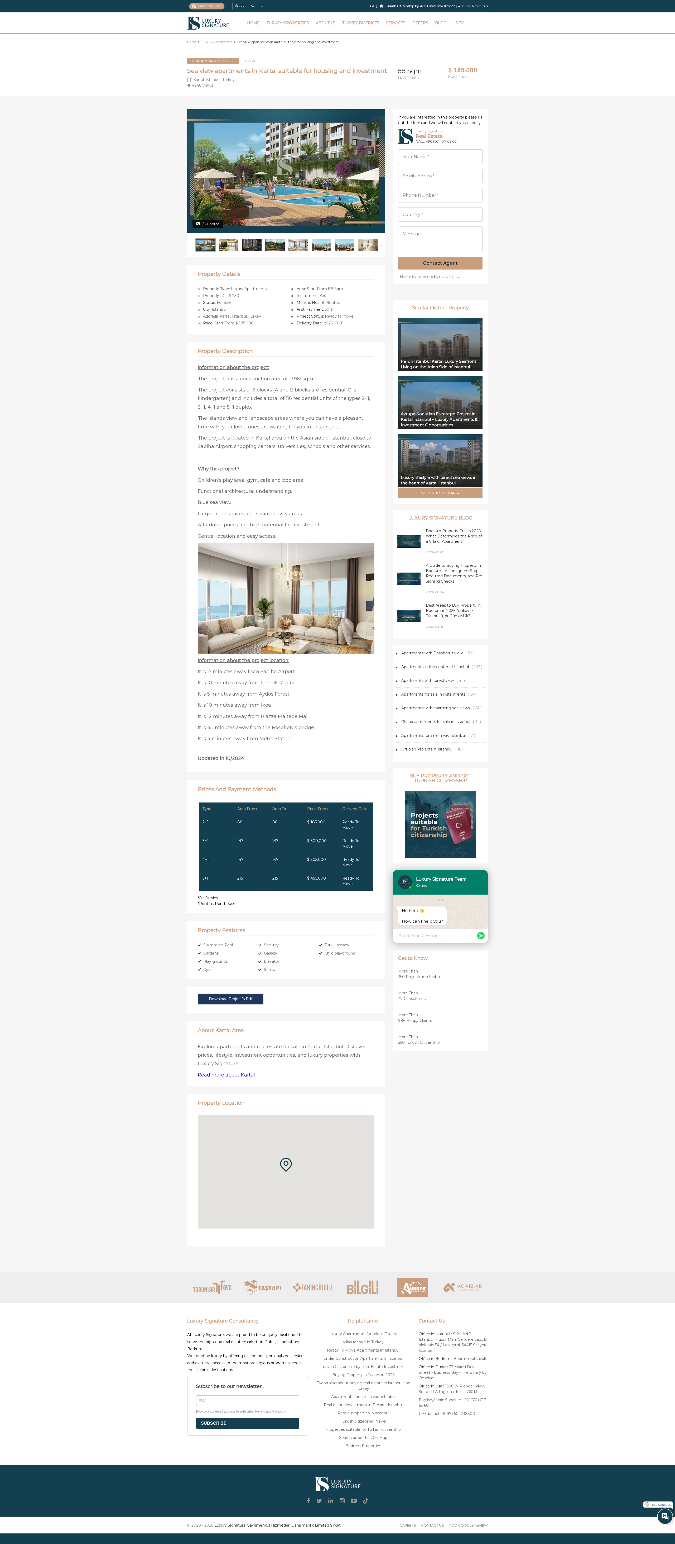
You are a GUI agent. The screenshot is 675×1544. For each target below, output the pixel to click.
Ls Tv (458, 23)
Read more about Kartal (226, 1075)
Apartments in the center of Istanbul (435, 666)
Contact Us (432, 1525)
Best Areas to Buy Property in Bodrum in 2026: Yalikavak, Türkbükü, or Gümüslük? (453, 610)
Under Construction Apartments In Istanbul (363, 1358)
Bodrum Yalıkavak (470, 1358)
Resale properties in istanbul (363, 1413)
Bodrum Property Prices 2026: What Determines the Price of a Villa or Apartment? (454, 536)
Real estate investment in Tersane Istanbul (363, 1405)
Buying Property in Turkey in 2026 (363, 1374)
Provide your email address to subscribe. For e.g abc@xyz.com (241, 1411)
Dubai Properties (475, 6)
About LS (325, 23)
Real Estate (429, 136)
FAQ (373, 6)
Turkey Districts (360, 23)
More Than (419, 974)
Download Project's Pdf (230, 999)
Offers (420, 23)
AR (241, 6)
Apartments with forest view (427, 680)
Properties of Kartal (440, 493)
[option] (286, 171)
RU (251, 6)
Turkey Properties (288, 23)
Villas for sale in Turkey (363, 1342)
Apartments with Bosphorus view (432, 653)
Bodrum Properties (363, 1445)
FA (261, 6)
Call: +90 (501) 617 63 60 (436, 141)
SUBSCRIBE (213, 1423)
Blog (440, 23)
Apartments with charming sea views (435, 708)
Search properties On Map (363, 1437)
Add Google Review (468, 1525)
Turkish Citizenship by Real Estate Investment (363, 1366)
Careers (408, 1525)
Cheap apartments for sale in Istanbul (435, 721)
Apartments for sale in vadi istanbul (433, 735)
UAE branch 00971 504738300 (447, 1413)
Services (396, 23)
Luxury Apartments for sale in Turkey (363, 1333)
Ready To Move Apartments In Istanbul (363, 1350)
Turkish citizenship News (363, 1421)
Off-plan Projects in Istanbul (426, 749)
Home (253, 23)
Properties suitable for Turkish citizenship (363, 1429)
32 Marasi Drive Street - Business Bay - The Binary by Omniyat (453, 1372)
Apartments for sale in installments (433, 694)
